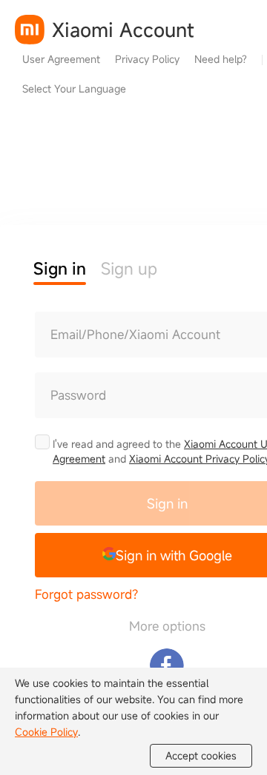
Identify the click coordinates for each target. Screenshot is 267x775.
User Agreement (61, 59)
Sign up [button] (129, 268)
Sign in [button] (59, 268)
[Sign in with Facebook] (167, 665)
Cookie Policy (46, 732)
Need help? (220, 59)
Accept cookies (201, 755)
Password (78, 395)
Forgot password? (86, 594)
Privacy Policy (147, 59)
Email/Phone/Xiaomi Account (135, 334)
